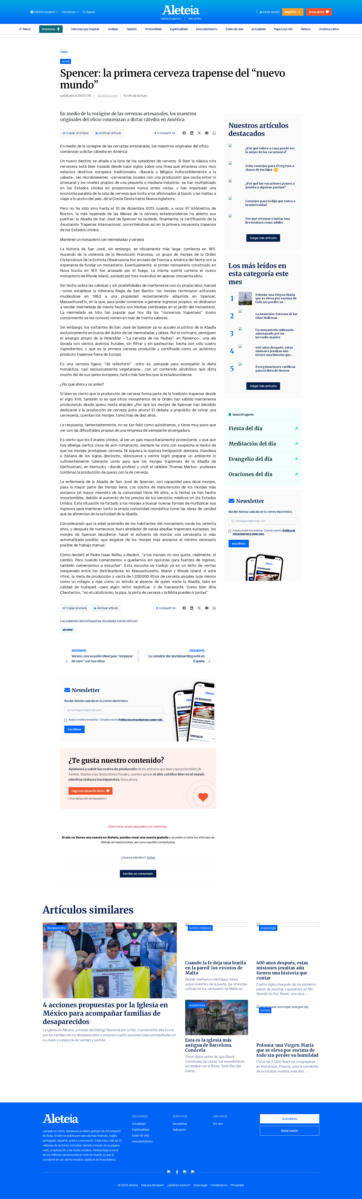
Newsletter (180, 1124)
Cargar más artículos (263, 238)
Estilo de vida (234, 29)
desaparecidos (56, 928)
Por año (218, 1124)
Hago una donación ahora (88, 791)
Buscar (90, 12)
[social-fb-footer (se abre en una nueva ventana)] (177, 1172)
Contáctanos (219, 1185)
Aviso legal (200, 1185)
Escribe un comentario (138, 874)
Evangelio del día (250, 459)
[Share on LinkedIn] (191, 133)
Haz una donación (152, 1185)
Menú (27, 29)
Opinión (132, 29)
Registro (290, 12)
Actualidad (258, 29)
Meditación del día (252, 444)
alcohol (68, 630)
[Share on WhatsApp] (214, 133)
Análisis (113, 29)
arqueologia (268, 928)
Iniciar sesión (271, 12)
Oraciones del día (250, 474)
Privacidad (237, 1185)
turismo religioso (200, 928)
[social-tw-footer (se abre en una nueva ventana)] (185, 1172)
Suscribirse (289, 1119)
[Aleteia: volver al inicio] (181, 9)
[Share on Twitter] (199, 133)
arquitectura (197, 1005)
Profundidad (153, 29)
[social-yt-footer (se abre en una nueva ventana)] (169, 1172)
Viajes (64, 52)
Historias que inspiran (85, 29)
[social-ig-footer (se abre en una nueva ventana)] (193, 1172)
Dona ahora (316, 12)
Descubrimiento (206, 29)
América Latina (329, 29)
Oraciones (48, 29)
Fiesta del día (245, 428)
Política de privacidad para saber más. (141, 719)
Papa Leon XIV (283, 29)
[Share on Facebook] (184, 133)
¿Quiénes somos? (178, 1185)
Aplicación (179, 1130)
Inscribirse (74, 729)
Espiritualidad (179, 29)
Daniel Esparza (107, 95)
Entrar (151, 857)
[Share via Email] (206, 133)
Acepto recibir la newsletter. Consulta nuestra (116, 719)
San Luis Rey (195, 18)
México (306, 29)
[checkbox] (65, 720)
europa (265, 1010)
